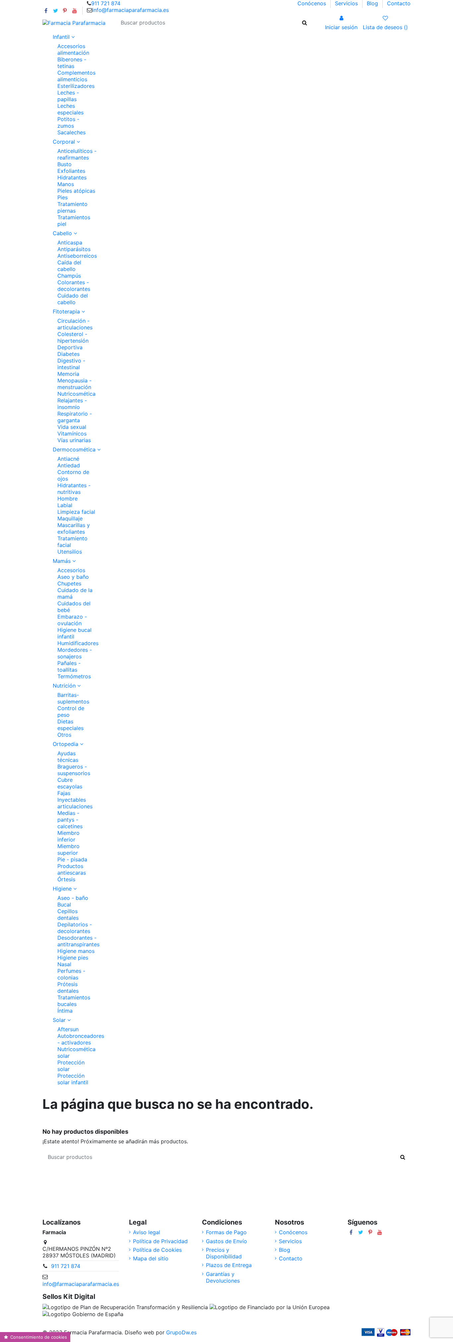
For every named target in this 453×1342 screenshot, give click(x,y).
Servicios (347, 3)
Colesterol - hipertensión (73, 337)
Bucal (64, 904)
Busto (64, 164)
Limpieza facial (76, 511)
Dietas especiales (70, 724)
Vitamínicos (72, 433)
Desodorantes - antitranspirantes (78, 941)
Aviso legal (146, 1232)
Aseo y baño (73, 576)
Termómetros (74, 676)
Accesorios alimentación (73, 49)
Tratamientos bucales (73, 1000)
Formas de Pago (226, 1232)
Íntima (65, 1010)
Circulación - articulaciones (75, 324)
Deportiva (70, 347)
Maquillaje (70, 518)
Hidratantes (72, 177)
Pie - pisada (72, 859)
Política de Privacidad (160, 1241)
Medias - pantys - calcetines (70, 820)
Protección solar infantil (72, 1079)
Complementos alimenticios (76, 76)
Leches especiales (70, 109)
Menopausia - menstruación (74, 383)
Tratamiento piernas (72, 207)
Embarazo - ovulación (72, 620)
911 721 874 (105, 3)
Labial (64, 505)
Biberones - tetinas (71, 62)
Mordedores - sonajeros (74, 653)
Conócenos (312, 3)
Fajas (63, 793)
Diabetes (68, 354)
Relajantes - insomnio (72, 403)
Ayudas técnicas (67, 756)
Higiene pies (72, 957)
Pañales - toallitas (69, 666)
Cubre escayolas (69, 783)
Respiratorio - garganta (74, 417)
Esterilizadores (76, 86)
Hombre (67, 498)
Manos (65, 184)
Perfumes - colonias (71, 974)
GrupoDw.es (181, 1332)
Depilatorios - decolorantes (74, 927)
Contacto (399, 3)
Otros (64, 734)
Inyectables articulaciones (75, 803)
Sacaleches (71, 132)
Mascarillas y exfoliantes (73, 528)
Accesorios (71, 570)
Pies (62, 197)
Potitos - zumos (68, 122)
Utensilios (69, 551)
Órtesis (66, 879)
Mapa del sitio (150, 1258)
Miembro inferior (68, 836)
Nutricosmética (76, 393)
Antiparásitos (74, 249)
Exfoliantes (71, 171)
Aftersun (68, 1029)
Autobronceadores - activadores (80, 1039)
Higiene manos (76, 951)
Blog (373, 3)
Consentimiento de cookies (38, 1337)
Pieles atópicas (76, 190)
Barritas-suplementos (73, 698)
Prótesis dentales (68, 987)
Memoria (68, 373)
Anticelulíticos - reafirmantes (77, 154)
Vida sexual (71, 427)
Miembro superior (68, 849)
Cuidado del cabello (72, 298)
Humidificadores (77, 643)
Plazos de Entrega (229, 1265)
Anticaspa (69, 242)
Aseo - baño (72, 898)
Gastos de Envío (226, 1241)
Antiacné (68, 458)
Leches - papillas (68, 95)
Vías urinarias (74, 440)
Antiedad (68, 465)
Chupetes (69, 583)
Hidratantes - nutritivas (74, 488)
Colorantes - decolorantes (73, 285)
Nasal (64, 964)
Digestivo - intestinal (71, 363)
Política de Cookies (157, 1249)
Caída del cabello (69, 265)
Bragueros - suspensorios (73, 769)
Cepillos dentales (68, 914)
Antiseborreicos (77, 255)
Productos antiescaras (71, 869)
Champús (69, 275)
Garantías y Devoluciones (223, 1277)
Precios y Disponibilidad (224, 1253)
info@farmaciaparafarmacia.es (130, 10)
